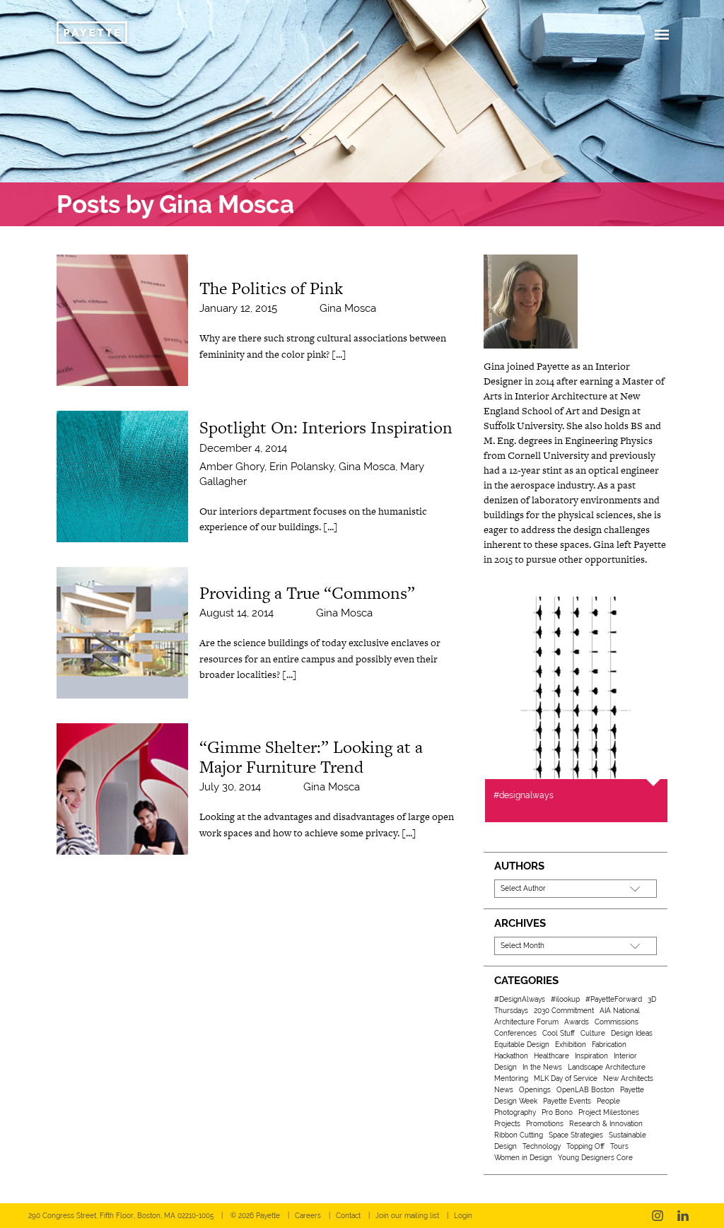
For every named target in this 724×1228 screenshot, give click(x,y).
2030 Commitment (564, 1010)
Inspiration (591, 1056)
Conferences (515, 1033)
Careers (308, 1216)
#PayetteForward (613, 999)
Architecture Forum (526, 1022)
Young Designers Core (595, 1158)
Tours (619, 1146)
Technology (541, 1146)
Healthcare (551, 1056)
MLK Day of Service (565, 1078)
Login (463, 1216)
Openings (535, 1090)
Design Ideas (632, 1033)
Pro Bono (557, 1112)
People (608, 1101)
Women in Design (523, 1158)
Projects (507, 1124)
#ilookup (565, 999)
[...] (339, 354)
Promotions (545, 1124)
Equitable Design (521, 1044)
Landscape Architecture (607, 1067)
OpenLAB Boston (585, 1090)
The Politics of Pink (271, 288)
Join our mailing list (407, 1216)
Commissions (616, 1022)
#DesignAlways (519, 999)
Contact (348, 1216)
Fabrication (609, 1044)
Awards (576, 1022)
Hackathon (511, 1056)
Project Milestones (608, 1112)
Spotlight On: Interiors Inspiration (325, 427)
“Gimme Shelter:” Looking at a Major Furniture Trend (311, 756)
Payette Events (567, 1101)
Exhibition (570, 1044)
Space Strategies (576, 1135)
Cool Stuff (558, 1033)
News (503, 1090)
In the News (542, 1067)
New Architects (628, 1078)
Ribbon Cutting (518, 1135)
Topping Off (585, 1146)
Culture (592, 1033)
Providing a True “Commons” (307, 592)
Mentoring (511, 1078)
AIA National (620, 1010)
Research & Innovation (606, 1124)
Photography (515, 1112)
